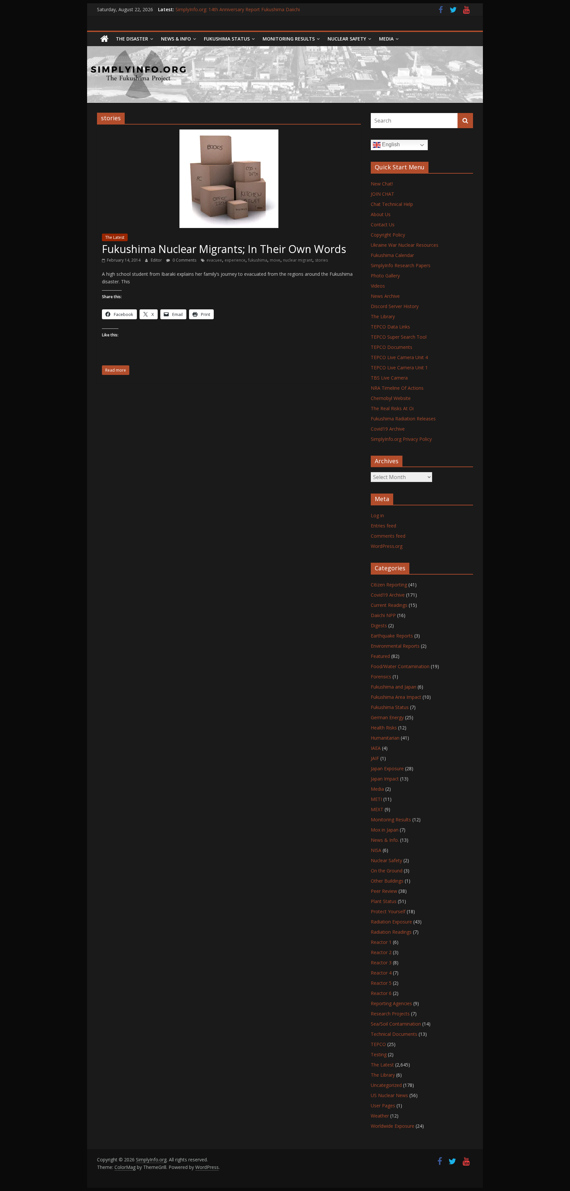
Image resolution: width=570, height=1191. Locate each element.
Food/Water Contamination (400, 666)
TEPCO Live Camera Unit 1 (399, 367)
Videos (378, 286)
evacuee (214, 260)
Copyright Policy (388, 235)
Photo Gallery (385, 275)
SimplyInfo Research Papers (400, 265)
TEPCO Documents (391, 347)
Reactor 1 (381, 942)
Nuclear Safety (347, 39)
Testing (379, 1054)
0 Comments (184, 260)
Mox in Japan (384, 830)
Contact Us (383, 224)
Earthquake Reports (392, 636)
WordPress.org (386, 546)
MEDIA (386, 39)
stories (321, 260)
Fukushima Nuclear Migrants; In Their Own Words (224, 249)
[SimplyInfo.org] (104, 39)
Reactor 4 (381, 973)
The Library (383, 316)
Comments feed (388, 536)
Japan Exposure (387, 768)
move (275, 260)
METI (376, 799)
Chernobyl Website (391, 398)
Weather (380, 1116)
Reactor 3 (381, 962)
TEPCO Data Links (390, 327)
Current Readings (389, 605)
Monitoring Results (289, 39)
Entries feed (383, 526)
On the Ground (386, 870)
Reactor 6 (381, 993)
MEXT (377, 809)
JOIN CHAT (382, 194)
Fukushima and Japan (393, 687)
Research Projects (390, 1013)
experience (235, 260)
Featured (380, 656)
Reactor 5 (381, 983)
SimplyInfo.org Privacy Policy (401, 439)
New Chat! (382, 184)
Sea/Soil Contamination (396, 1024)
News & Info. (385, 840)
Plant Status (383, 901)
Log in (377, 515)
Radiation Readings (391, 932)
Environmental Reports (395, 646)
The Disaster (132, 39)
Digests (379, 625)
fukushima (257, 260)
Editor (157, 260)
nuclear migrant (297, 260)
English (390, 144)
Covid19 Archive (388, 429)
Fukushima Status (227, 39)
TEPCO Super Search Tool (399, 337)
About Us (381, 214)
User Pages (383, 1105)
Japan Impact (385, 779)
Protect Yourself (388, 911)
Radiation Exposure (391, 922)
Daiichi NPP (383, 615)
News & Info (176, 39)
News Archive (385, 296)
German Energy (387, 717)
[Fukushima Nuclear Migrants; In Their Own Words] (228, 133)
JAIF (375, 758)
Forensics (381, 676)
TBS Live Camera (389, 378)
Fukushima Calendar (392, 255)
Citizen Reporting (389, 584)
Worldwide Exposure (392, 1126)
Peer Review (384, 891)
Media (377, 789)
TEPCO (378, 1044)
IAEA (376, 748)
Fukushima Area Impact (396, 697)
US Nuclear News (389, 1095)
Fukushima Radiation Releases (403, 418)
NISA (376, 850)
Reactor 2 (381, 952)
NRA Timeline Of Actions (397, 388)
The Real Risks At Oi (392, 408)
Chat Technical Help (392, 204)
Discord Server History (395, 306)
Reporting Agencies (391, 1003)
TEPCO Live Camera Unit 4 (399, 357)
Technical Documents (394, 1034)
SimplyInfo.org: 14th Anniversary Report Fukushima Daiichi (237, 9)
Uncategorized (386, 1085)
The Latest (114, 237)
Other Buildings (387, 881)
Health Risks (384, 727)
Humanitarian (385, 738)
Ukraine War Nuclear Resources (404, 245)
